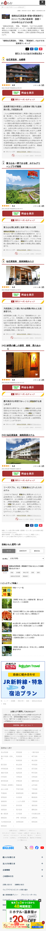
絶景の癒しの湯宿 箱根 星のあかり (24, 347)
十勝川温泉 (35, 752)
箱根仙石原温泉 (15, 576)
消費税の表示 (19, 884)
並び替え (5, 559)
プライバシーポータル (29, 895)
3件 (42, 287)
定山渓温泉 (4, 752)
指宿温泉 (4, 826)
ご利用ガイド (22, 830)
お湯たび (26, 833)
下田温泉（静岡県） (7, 785)
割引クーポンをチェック (25, 99)
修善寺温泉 (35, 781)
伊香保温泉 (4, 769)
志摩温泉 (34, 818)
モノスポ (23, 835)
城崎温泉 (34, 793)
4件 (42, 206)
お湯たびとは (13, 830)
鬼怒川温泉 (4, 773)
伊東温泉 (19, 781)
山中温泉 (34, 785)
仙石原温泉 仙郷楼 (15, 59)
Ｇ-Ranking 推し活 (23, 837)
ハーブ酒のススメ (22, 840)
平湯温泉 (4, 793)
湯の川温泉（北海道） (7, 757)
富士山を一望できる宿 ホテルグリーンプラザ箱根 (23, 165)
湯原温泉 (34, 805)
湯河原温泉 (4, 781)
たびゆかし (13, 837)
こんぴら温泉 (20, 801)
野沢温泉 (34, 773)
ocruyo (20, 833)
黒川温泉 (19, 809)
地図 (25, 88)
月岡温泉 (19, 777)
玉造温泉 (4, 805)
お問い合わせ (7, 884)
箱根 (32, 572)
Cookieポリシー (8, 900)
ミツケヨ (5, 837)
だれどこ (14, 833)
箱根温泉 (4, 818)
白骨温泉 (4, 777)
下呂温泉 (34, 789)
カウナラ (38, 835)
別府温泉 (4, 809)
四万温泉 (34, 769)
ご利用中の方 (8, 876)
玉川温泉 (19, 814)
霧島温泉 (34, 809)
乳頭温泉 (19, 756)
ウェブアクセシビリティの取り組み (15, 889)
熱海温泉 (34, 822)
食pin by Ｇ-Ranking (35, 837)
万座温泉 (19, 769)
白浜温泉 (19, 797)
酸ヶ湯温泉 (4, 814)
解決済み (37, 551)
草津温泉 (34, 764)
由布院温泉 (19, 822)
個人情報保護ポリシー (10, 895)
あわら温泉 (4, 789)
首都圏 (18, 572)
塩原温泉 (19, 773)
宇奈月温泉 (19, 789)
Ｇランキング (6, 833)
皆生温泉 (19, 805)
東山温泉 (34, 760)
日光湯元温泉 (36, 814)
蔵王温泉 (4, 764)
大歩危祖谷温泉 (6, 822)
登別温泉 (19, 752)
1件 (42, 466)
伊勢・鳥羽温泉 (21, 818)
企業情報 (6, 869)
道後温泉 (4, 801)
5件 (42, 85)
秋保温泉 (19, 760)
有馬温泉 (4, 797)
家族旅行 (25, 576)
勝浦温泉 (34, 797)
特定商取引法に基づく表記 (26, 900)
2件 (42, 380)
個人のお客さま (9, 857)
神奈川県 (25, 572)
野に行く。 (31, 835)
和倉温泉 (19, 785)
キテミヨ (6, 835)
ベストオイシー (14, 835)
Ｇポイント (32, 830)
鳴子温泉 (34, 756)
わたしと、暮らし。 (36, 833)
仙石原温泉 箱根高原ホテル (20, 435)
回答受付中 (23, 551)
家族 (12, 572)
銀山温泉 (19, 764)
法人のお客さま (9, 863)
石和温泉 (34, 777)
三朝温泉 (34, 801)
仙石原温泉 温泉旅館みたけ (20, 261)
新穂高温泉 (19, 793)
